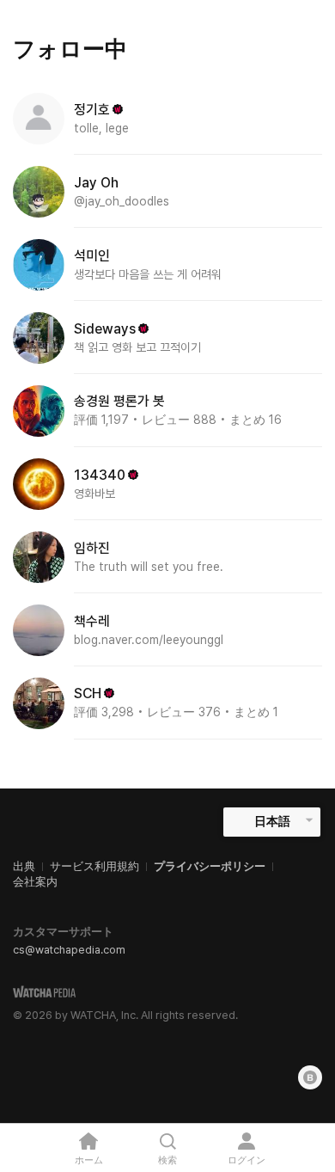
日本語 (272, 821)
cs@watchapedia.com (69, 949)
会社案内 (35, 881)
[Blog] (310, 1077)
